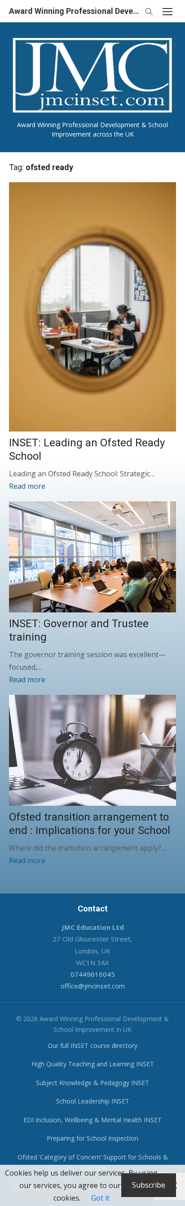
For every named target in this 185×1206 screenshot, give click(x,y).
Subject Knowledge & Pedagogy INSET (92, 1082)
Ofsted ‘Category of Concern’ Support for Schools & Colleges (93, 1162)
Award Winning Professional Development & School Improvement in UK (74, 11)
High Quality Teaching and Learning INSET (92, 1064)
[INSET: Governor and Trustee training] (92, 556)
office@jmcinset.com (93, 985)
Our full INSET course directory (92, 1045)
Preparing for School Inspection (92, 1138)
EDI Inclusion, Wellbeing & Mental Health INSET (92, 1120)
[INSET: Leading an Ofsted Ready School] (92, 307)
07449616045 (92, 974)
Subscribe (148, 1185)
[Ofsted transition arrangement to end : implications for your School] (92, 750)
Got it (100, 1198)
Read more (27, 486)
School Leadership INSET (92, 1101)
